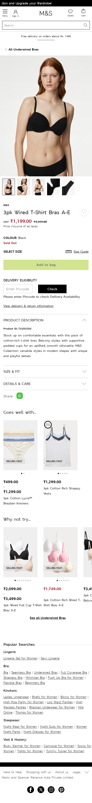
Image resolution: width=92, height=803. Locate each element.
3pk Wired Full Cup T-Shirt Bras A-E (22, 607)
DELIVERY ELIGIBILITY (20, 280)
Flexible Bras (12, 683)
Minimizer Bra (35, 677)
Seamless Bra (21, 672)
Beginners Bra (35, 683)
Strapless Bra (12, 677)
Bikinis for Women (73, 697)
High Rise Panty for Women (23, 702)
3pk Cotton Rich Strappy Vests (61, 490)
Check (52, 289)
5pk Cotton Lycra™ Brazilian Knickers (17, 500)
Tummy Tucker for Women (65, 751)
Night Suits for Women (56, 726)
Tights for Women (30, 751)
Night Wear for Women (20, 726)
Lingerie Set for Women (20, 658)
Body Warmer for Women (21, 746)
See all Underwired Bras (48, 618)
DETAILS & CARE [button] (17, 384)
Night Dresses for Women (42, 732)
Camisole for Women (59, 746)
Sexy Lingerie (50, 658)
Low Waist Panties (60, 702)
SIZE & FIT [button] (11, 371)
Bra (5, 672)
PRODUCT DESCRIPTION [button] (23, 320)
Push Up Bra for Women (65, 677)
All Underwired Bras (24, 49)
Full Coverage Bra (74, 672)
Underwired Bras (46, 672)
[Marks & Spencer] (46, 16)
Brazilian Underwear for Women (52, 707)
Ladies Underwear (16, 697)
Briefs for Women (44, 697)
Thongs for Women (29, 712)
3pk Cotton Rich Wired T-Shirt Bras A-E (62, 602)
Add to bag (46, 265)
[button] (22, 473)
